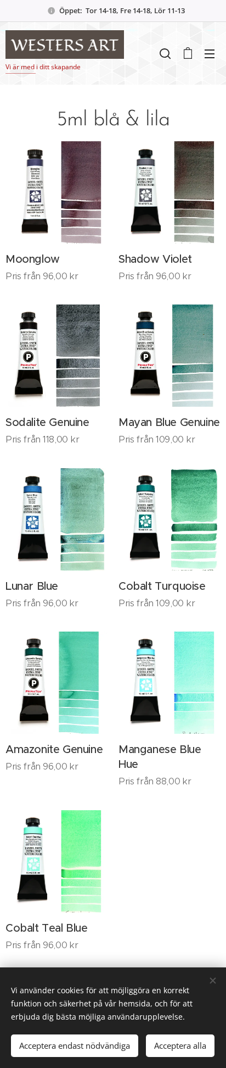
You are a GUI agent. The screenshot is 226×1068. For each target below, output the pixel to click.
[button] (165, 53)
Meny (210, 53)
